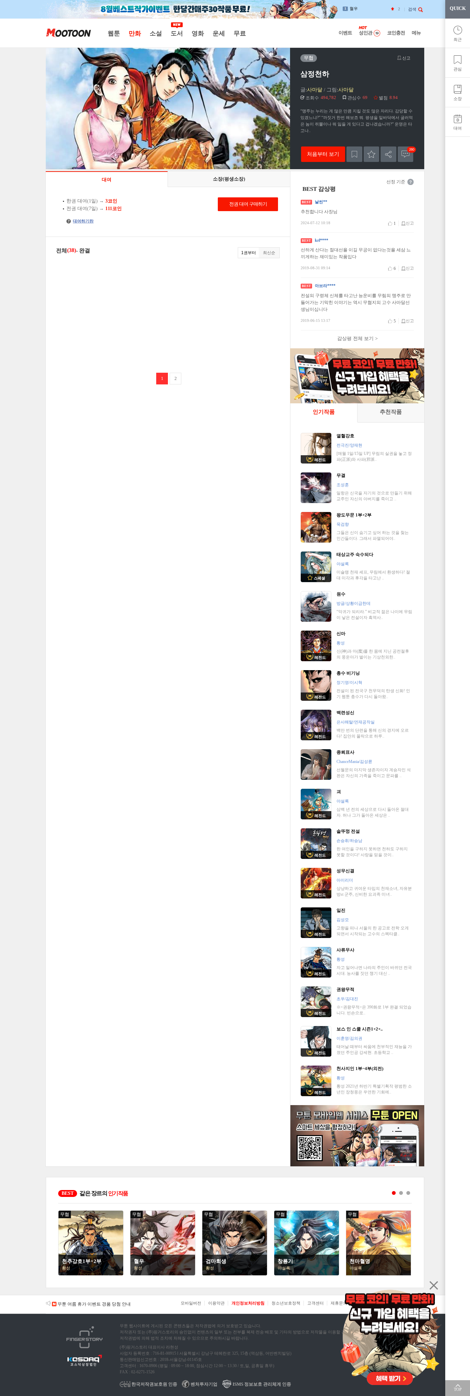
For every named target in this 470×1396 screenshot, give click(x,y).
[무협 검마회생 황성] (234, 1274)
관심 (457, 69)
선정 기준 (395, 181)
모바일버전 (191, 1303)
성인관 (365, 32)
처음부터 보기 (323, 154)
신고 (405, 58)
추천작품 (391, 412)
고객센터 (315, 1303)
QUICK (458, 8)
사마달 (314, 89)
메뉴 (416, 32)
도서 (177, 33)
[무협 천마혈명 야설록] (378, 1274)
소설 (156, 33)
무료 (240, 33)
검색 (412, 9)
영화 (198, 33)
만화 (135, 33)
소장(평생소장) (229, 179)
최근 (457, 39)
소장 (457, 98)
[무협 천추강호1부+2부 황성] (90, 1274)
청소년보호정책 (285, 1303)
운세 (219, 33)
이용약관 (216, 1303)
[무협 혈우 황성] (162, 1274)
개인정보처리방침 (248, 1303)
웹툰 (114, 33)
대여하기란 (81, 221)
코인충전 (396, 32)
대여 (457, 128)
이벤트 (345, 32)
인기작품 (324, 412)
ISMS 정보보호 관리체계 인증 (261, 1384)
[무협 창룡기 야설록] (306, 1274)
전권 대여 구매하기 (248, 204)
